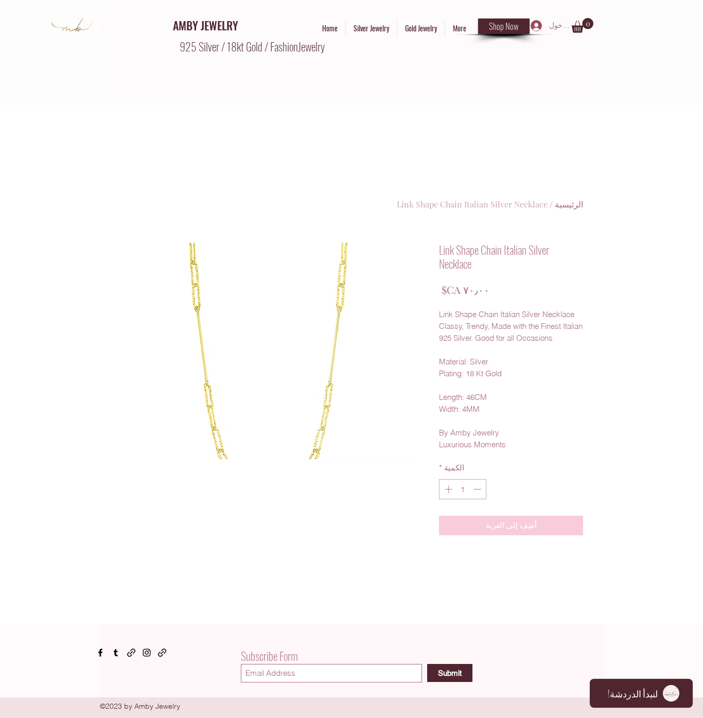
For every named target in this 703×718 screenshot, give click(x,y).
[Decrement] (478, 489)
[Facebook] (100, 652)
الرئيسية (569, 204)
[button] (582, 25)
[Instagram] (147, 652)
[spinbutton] (462, 489)
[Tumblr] (116, 652)
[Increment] (447, 489)
